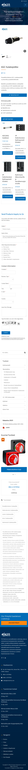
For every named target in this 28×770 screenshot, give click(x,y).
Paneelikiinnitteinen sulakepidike (9, 506)
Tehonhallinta (18, 18)
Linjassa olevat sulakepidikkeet (11, 388)
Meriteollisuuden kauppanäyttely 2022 (12, 723)
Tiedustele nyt (15, 95)
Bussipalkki (19, 590)
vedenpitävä (5, 601)
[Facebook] (1, 658)
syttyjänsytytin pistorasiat (19, 592)
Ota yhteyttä (16, 601)
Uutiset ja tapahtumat (9, 748)
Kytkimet (5, 401)
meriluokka (23, 599)
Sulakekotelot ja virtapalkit (10, 377)
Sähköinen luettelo (8, 754)
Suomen (25, 1)
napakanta (15, 596)
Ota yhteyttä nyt (14, 623)
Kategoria (12, 18)
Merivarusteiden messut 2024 (9, 708)
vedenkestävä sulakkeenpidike (9, 522)
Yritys (4, 742)
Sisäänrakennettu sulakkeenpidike (10, 510)
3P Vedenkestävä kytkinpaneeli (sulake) (20, 139)
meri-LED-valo (11, 592)
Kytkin (8, 590)
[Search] (25, 353)
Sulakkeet (6, 380)
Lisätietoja (14, 493)
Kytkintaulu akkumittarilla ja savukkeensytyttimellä (20, 179)
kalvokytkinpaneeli (6, 599)
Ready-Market (20, 768)
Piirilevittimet (7, 382)
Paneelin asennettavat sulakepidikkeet (14, 20)
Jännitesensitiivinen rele (9, 374)
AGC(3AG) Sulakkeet (5, 137)
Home (7, 18)
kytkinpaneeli (5, 592)
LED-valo (4, 590)
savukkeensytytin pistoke (7, 596)
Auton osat (6, 409)
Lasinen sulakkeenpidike (7, 514)
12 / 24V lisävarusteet (8, 397)
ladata (7, 427)
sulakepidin (5, 594)
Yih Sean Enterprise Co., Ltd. (17, 764)
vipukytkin (12, 599)
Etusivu (5, 739)
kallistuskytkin (18, 599)
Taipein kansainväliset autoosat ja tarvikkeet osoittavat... (13, 701)
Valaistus (5, 405)
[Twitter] (3, 658)
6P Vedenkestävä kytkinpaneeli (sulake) (7, 178)
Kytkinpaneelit (6, 365)
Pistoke (11, 590)
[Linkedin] (5, 658)
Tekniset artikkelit (8, 751)
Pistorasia (15, 590)
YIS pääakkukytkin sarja (9, 372)
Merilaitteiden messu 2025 (8, 693)
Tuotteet (5, 745)
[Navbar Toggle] (25, 4)
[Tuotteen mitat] (8, 56)
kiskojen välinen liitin (12, 594)
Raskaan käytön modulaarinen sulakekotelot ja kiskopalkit (14, 391)
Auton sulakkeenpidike (7, 518)
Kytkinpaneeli (21, 588)
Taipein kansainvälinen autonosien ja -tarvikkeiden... (12, 716)
